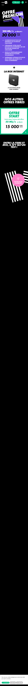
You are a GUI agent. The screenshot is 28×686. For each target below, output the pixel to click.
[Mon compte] (22, 2)
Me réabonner (16, 2)
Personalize (13, 682)
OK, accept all (6, 682)
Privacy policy (19, 682)
